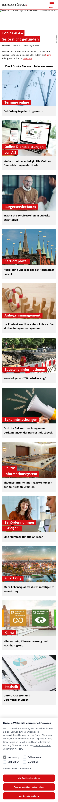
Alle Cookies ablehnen (29, 796)
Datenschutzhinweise (14, 738)
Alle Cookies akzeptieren (29, 778)
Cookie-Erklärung (42, 745)
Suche (48, 54)
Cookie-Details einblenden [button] (16, 768)
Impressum (41, 738)
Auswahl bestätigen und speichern (29, 787)
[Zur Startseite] (14, 4)
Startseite (6, 45)
